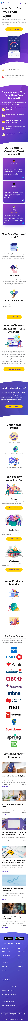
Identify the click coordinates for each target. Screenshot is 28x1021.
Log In (20, 3)
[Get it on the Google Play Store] (19, 938)
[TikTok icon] (12, 943)
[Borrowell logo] (5, 3)
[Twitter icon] (15, 943)
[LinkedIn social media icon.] (22, 943)
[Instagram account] (9, 943)
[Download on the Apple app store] (8, 938)
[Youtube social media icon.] (19, 943)
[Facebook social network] (5, 943)
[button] (25, 2)
